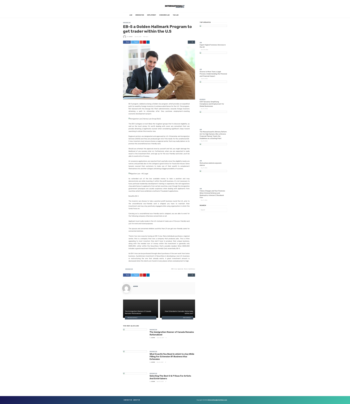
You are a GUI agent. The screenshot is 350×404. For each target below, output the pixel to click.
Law (130, 15)
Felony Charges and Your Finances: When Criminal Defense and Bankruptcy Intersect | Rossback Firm (212, 194)
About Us (136, 400)
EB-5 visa (174, 269)
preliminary (192, 269)
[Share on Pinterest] (144, 42)
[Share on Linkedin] (148, 42)
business (202, 99)
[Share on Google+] (141, 42)
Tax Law (176, 15)
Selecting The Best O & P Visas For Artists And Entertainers (170, 377)
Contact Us (128, 400)
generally (180, 269)
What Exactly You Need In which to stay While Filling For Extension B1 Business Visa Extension (172, 356)
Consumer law (164, 15)
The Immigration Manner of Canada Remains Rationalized (172, 333)
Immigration (139, 15)
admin (130, 36)
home (186, 269)
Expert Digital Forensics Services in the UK (213, 46)
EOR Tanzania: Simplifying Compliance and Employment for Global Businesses (212, 104)
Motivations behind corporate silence (210, 164)
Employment (151, 15)
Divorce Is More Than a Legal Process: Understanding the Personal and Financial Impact (213, 74)
